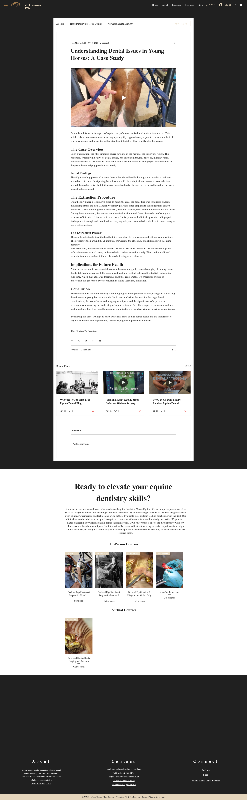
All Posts (60, 23)
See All (188, 365)
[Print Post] (100, 340)
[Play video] (123, 97)
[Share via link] (93, 340)
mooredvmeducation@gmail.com (127, 768)
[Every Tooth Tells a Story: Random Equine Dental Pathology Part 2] (170, 382)
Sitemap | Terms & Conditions (153, 797)
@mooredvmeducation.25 (127, 776)
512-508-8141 (127, 772)
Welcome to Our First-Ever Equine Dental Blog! (75, 401)
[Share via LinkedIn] (86, 340)
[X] (235, 4)
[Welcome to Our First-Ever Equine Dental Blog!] (77, 382)
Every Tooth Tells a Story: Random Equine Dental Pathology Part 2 (167, 401)
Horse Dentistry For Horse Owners (86, 23)
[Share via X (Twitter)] (79, 340)
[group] (124, 577)
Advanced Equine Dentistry (120, 23)
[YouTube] (240, 4)
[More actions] (174, 42)
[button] (165, 5)
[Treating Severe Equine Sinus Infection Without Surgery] (123, 382)
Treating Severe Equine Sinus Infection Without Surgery (122, 401)
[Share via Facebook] (72, 340)
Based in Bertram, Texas (41, 783)
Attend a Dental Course (124, 780)
